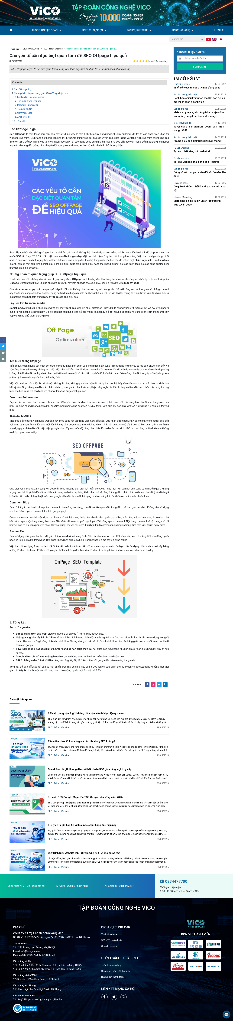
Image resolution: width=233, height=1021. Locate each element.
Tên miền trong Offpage (29, 101)
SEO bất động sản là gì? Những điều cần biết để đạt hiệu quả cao (86, 713)
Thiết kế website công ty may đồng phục (197, 87)
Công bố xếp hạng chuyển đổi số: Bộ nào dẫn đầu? (200, 174)
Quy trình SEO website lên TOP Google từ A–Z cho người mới (84, 853)
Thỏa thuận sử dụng (111, 965)
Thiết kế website (182, 84)
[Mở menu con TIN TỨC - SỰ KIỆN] (105, 30)
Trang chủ (14, 49)
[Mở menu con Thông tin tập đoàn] (60, 30)
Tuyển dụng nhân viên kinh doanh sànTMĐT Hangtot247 (199, 128)
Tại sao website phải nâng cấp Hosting (196, 161)
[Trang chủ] (11, 30)
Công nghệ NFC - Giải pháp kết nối (26, 885)
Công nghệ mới (181, 109)
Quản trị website (109, 946)
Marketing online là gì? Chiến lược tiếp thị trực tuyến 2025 (197, 202)
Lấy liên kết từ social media (30, 97)
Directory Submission (28, 105)
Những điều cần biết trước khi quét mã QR (198, 140)
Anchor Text (23, 117)
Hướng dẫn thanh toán (112, 977)
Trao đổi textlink (25, 109)
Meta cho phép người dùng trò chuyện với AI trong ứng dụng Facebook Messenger (199, 114)
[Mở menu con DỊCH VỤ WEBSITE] (150, 30)
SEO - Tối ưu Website (53, 49)
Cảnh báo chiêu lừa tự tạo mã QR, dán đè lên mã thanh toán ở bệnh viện (199, 100)
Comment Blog (24, 113)
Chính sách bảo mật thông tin (115, 971)
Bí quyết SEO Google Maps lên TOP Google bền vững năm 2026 (85, 797)
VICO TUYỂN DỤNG (183, 123)
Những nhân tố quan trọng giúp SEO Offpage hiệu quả (41, 93)
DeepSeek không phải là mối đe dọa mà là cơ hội (199, 188)
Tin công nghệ (181, 183)
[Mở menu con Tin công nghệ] (193, 30)
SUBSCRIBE (199, 66)
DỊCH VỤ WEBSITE (31, 49)
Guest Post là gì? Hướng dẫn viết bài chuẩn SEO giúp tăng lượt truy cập (89, 769)
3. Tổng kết (19, 121)
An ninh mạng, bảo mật (185, 94)
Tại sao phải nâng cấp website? (192, 151)
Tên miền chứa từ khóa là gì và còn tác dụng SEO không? (81, 741)
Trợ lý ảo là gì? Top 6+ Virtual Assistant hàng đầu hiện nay (82, 825)
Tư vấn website (181, 148)
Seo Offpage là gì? (23, 89)
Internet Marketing (183, 197)
